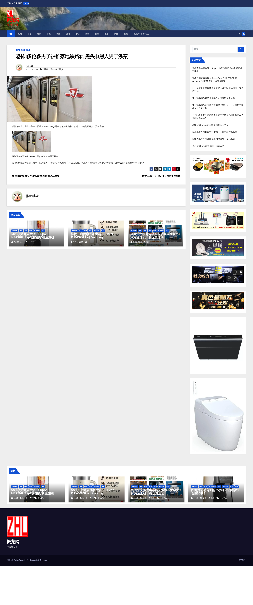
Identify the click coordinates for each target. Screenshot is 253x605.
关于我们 (242, 560)
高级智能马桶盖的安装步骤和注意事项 (210, 125)
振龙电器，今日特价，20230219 (160, 176)
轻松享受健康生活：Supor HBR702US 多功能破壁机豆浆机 (32, 235)
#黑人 (60, 69)
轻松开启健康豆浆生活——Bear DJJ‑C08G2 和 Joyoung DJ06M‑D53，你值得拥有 (92, 237)
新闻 (20, 34)
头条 (29, 34)
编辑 (31, 66)
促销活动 (14, 230)
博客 (21, 230)
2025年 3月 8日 (140, 498)
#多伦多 (53, 69)
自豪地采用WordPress (15, 560)
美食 (236, 486)
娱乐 (106, 34)
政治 (68, 34)
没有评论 (41, 498)
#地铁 (45, 69)
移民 (58, 34)
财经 (78, 34)
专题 (49, 34)
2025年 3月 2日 (200, 498)
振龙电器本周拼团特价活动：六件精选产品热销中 (215, 132)
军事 (87, 34)
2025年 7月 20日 (21, 498)
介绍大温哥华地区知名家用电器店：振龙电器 (213, 139)
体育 (116, 34)
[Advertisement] (79, 585)
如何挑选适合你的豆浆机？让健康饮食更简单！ (214, 98)
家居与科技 (212, 486)
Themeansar (45, 560)
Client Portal (141, 34)
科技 (97, 34)
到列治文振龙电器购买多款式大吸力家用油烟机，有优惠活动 (154, 235)
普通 (30, 230)
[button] (239, 34)
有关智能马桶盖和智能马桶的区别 (208, 146)
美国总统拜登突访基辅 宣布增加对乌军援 (37, 176)
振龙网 (13, 19)
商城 (126, 34)
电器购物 (37, 230)
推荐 (39, 34)
